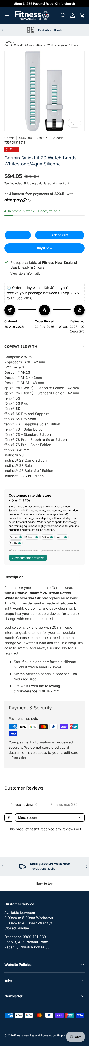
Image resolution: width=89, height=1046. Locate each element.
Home (8, 42)
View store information (26, 273)
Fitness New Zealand (27, 1035)
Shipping (29, 183)
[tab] (14, 577)
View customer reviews (28, 558)
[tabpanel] (44, 639)
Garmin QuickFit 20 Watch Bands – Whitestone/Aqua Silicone (41, 45)
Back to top (44, 883)
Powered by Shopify (53, 1035)
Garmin (9, 138)
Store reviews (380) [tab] (65, 804)
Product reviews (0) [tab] (24, 804)
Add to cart (59, 235)
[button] (82, 15)
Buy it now (44, 248)
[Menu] (7, 15)
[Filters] (8, 817)
